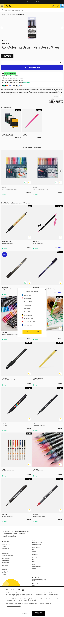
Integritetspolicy (6, 571)
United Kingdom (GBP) (29, 321)
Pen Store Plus (6, 553)
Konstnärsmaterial (37, 542)
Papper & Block (36, 547)
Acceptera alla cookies (38, 613)
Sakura (5, 43)
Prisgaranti (5, 565)
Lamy (33, 561)
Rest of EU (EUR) (28, 325)
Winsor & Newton (36, 566)
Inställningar (25, 613)
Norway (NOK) (27, 298)
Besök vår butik (6, 550)
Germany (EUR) (28, 315)
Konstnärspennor (11, 14)
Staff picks (35, 554)
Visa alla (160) (36, 570)
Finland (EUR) (27, 305)
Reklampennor (5, 560)
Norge (33, 585)
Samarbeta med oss (7, 557)
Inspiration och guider (7, 555)
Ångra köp (4, 572)
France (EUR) (27, 311)
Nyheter (34, 553)
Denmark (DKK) (28, 301)
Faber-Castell (35, 563)
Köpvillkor (4, 569)
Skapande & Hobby (37, 544)
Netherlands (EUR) (28, 318)
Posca (33, 564)
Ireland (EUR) (27, 308)
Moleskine (35, 568)
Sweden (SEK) (27, 295)
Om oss (4, 546)
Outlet (34, 551)
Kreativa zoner (6, 564)
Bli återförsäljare (6, 558)
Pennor (3, 14)
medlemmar (21, 78)
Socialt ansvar (5, 562)
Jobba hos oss (5, 548)
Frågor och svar (6, 544)
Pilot (33, 559)
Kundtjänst (5, 543)
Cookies (4, 574)
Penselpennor (21, 14)
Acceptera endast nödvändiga (14, 606)
